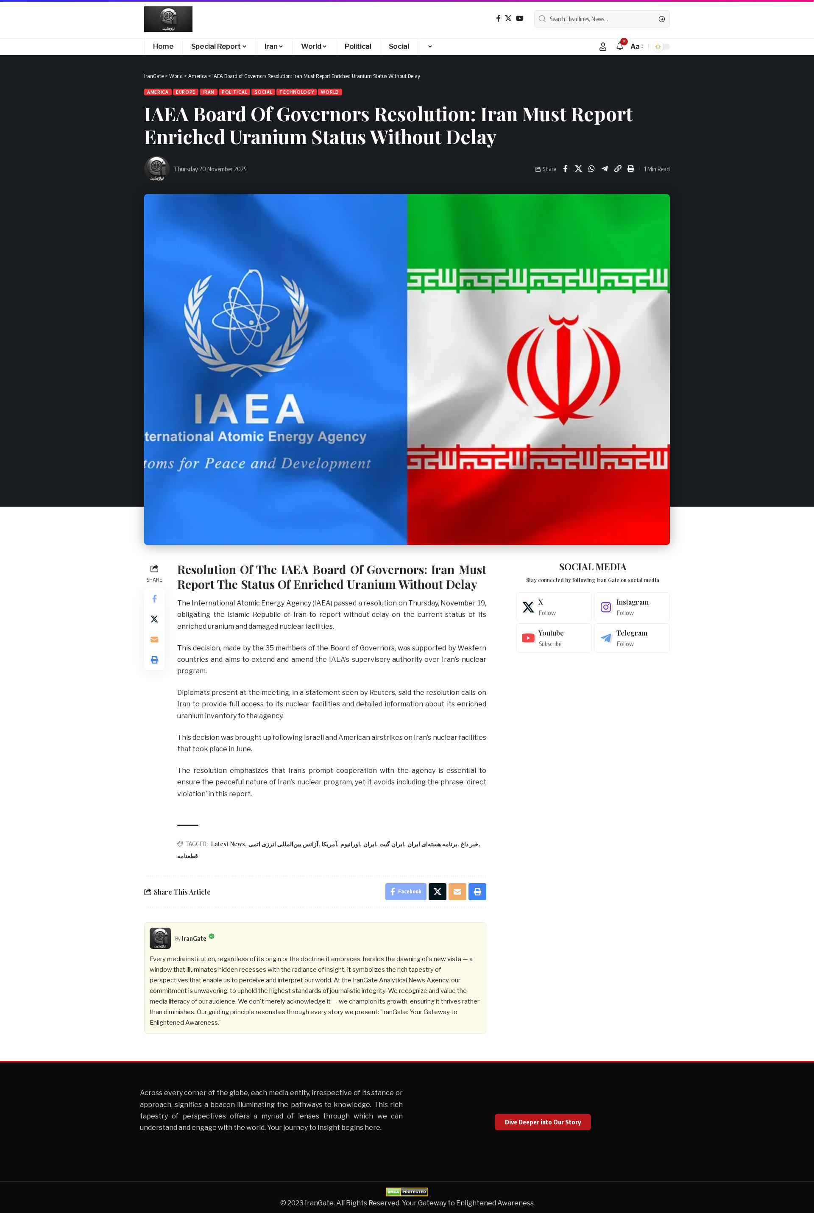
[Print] (631, 169)
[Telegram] (632, 638)
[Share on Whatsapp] (591, 169)
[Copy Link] (618, 169)
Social (263, 92)
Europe (185, 92)
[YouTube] (520, 18)
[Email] (154, 639)
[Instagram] (632, 607)
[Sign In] (603, 46)
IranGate (194, 938)
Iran (209, 92)
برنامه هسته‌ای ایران (432, 844)
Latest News (228, 844)
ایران (369, 844)
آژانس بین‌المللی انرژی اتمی (283, 844)
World (330, 92)
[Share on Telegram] (604, 169)
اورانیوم (350, 844)
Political (234, 92)
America (158, 92)
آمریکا (329, 844)
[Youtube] (554, 638)
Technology (296, 92)
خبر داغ (470, 844)
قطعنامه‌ (187, 856)
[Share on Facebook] (565, 169)
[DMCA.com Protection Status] (407, 1192)
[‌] (429, 46)
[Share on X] (578, 169)
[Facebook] (498, 18)
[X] (508, 18)
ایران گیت (391, 844)
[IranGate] (168, 19)
